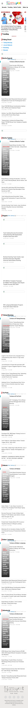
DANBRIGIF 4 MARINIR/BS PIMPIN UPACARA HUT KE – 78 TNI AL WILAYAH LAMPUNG (13, 458)
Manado (5, 50)
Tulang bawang (7, 43)
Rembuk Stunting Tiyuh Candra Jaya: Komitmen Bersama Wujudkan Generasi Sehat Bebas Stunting (17, 621)
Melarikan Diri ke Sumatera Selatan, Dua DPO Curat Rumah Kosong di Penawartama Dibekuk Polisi (14, 531)
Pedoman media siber (14, 691)
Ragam (4, 216)
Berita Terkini (17, 7)
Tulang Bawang (7, 315)
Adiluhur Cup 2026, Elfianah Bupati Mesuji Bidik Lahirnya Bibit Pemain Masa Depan (14, 114)
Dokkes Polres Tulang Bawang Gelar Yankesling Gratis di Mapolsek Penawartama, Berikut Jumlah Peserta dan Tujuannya (14, 376)
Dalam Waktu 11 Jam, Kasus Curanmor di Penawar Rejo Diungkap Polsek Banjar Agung (13, 507)
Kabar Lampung (8, 539)
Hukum (4, 465)
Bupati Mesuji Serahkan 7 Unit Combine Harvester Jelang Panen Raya (12, 603)
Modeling (6, 48)
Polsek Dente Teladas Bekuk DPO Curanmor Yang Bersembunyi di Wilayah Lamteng (13, 523)
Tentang (21, 691)
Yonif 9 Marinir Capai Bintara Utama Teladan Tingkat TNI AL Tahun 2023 (13, 442)
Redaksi (16, 693)
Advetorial (6, 610)
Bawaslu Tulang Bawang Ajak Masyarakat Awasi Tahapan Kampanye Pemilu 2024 (14, 677)
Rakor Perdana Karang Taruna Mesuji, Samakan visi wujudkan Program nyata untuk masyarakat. (14, 596)
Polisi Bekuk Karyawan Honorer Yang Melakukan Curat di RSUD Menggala (17, 475)
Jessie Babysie (7, 45)
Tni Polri (5, 393)
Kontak (11, 693)
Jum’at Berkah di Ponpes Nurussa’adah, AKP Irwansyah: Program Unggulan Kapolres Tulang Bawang (14, 367)
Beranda (4, 7)
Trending (10, 7)
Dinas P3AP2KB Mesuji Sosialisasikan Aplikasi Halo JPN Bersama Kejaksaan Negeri (13, 107)
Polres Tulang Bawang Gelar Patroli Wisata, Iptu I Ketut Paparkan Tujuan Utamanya (16, 324)
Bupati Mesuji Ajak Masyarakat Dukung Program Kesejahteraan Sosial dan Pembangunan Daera (14, 100)
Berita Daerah (7, 58)
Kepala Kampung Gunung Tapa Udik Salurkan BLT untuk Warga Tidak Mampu (13, 670)
